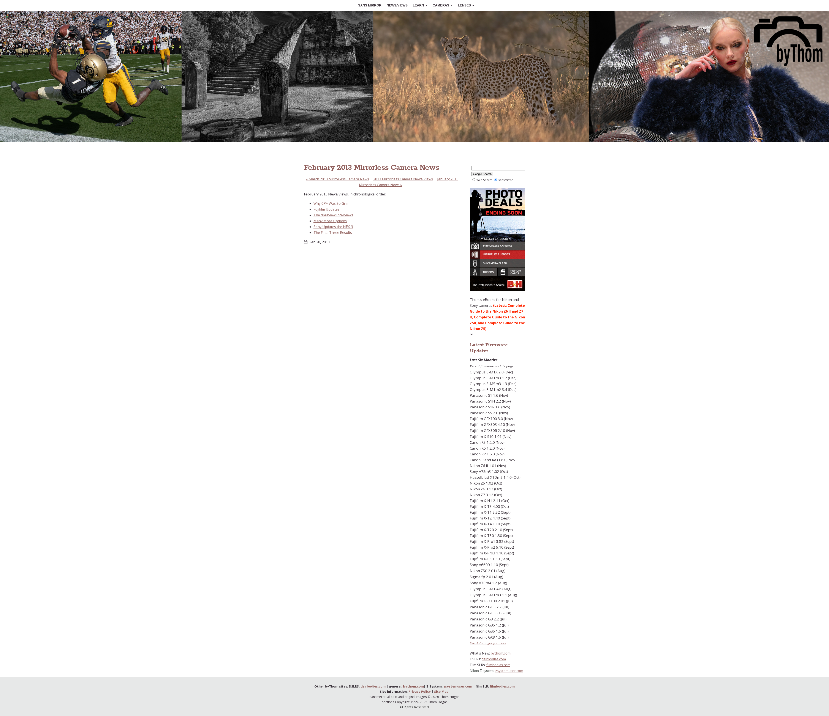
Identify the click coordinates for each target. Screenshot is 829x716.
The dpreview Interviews (333, 215)
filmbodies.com (498, 664)
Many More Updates (330, 221)
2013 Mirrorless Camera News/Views (403, 179)
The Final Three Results (332, 232)
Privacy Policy (419, 691)
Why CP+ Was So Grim (331, 203)
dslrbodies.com (494, 659)
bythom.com (501, 653)
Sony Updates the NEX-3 (333, 226)
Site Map (441, 691)
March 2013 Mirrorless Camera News (337, 179)
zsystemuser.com (509, 670)
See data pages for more (488, 643)
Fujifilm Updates (326, 209)
